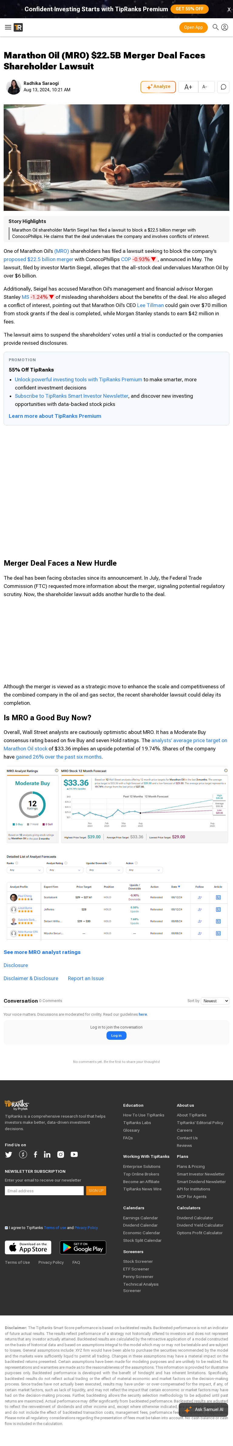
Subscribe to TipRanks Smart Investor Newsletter (71, 396)
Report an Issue (86, 978)
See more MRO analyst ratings (42, 952)
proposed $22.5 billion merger (38, 259)
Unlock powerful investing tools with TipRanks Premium (79, 379)
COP (139, 259)
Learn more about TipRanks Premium (55, 416)
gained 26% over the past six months (59, 757)
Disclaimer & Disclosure (31, 978)
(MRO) (61, 251)
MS (39, 297)
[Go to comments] (223, 87)
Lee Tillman (150, 305)
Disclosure (16, 965)
